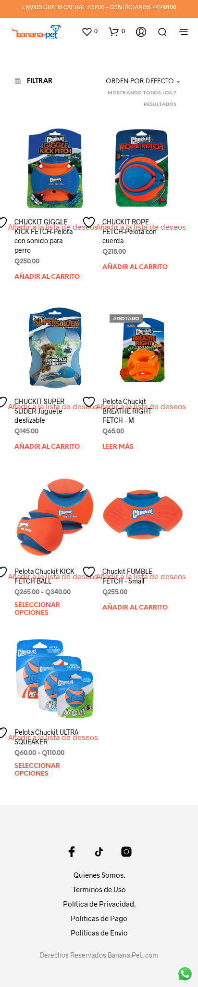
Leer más (118, 447)
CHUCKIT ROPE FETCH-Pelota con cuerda (129, 231)
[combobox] (133, 82)
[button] (89, 31)
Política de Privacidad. (99, 903)
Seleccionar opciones (37, 609)
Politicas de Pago (99, 918)
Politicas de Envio (99, 932)
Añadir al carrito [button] (47, 277)
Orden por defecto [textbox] (140, 81)
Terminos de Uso (99, 889)
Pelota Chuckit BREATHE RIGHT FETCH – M (127, 410)
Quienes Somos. (99, 874)
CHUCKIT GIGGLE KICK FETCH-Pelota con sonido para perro (43, 236)
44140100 (164, 6)
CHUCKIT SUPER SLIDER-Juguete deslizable (39, 410)
